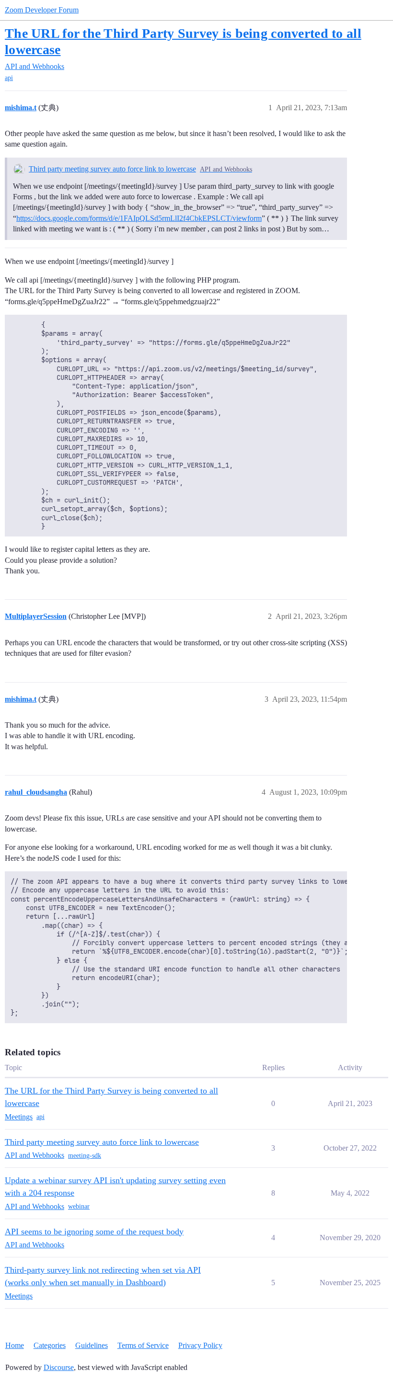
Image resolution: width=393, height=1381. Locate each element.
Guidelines (91, 1345)
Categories (50, 1345)
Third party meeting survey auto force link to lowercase (112, 169)
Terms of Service (143, 1345)
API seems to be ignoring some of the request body (94, 1231)
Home (14, 1345)
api (9, 77)
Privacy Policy (200, 1345)
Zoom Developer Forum (42, 10)
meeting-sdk (84, 1155)
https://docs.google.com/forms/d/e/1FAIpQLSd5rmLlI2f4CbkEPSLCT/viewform (139, 218)
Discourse (59, 1367)
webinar (79, 1206)
